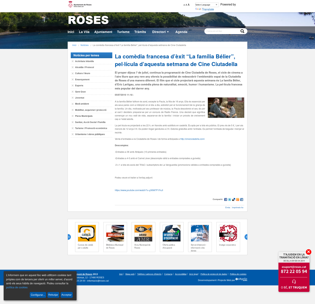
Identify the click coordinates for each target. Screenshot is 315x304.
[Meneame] (237, 199)
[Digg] (241, 199)
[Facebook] (225, 199)
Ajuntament (103, 31)
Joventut (79, 97)
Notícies (85, 45)
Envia (227, 207)
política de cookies (17, 287)
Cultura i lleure (82, 73)
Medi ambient (82, 103)
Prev (71, 237)
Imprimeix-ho (237, 207)
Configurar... (38, 295)
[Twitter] (229, 199)
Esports (79, 85)
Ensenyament (82, 79)
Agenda (181, 31)
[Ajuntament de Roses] (157, 20)
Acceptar (66, 294)
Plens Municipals (84, 116)
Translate (208, 9)
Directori (160, 31)
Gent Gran (80, 91)
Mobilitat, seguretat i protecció (90, 109)
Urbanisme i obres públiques (90, 134)
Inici (71, 31)
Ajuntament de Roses (81, 274)
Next (244, 237)
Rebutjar (53, 294)
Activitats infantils (84, 61)
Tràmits (140, 31)
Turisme (123, 31)
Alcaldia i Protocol (84, 67)
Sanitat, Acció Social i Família (90, 122)
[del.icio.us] (233, 199)
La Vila (84, 31)
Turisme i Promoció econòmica (91, 128)
